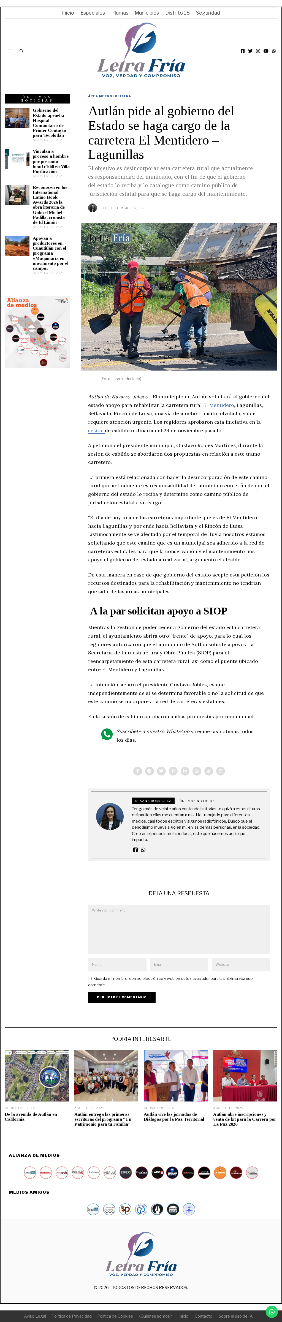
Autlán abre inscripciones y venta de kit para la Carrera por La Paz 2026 (244, 1119)
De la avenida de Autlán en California (31, 1117)
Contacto (203, 1316)
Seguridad (208, 13)
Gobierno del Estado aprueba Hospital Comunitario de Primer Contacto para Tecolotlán (49, 123)
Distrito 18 (177, 13)
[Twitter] (250, 51)
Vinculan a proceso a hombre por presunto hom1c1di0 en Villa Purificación (51, 161)
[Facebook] (242, 51)
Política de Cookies (115, 1316)
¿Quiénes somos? (155, 1316)
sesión (96, 430)
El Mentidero (218, 405)
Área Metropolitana (109, 96)
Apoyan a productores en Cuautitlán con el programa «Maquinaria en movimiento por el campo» (50, 253)
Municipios (147, 13)
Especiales (92, 13)
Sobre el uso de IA (236, 1316)
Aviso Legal (35, 1316)
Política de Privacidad (71, 1316)
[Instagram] (258, 51)
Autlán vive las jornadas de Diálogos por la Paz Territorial (174, 1117)
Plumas (119, 13)
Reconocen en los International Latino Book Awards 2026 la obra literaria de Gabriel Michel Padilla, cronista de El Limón (50, 205)
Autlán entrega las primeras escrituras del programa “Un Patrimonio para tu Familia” (102, 1119)
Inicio (68, 13)
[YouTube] (266, 51)
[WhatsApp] (274, 51)
